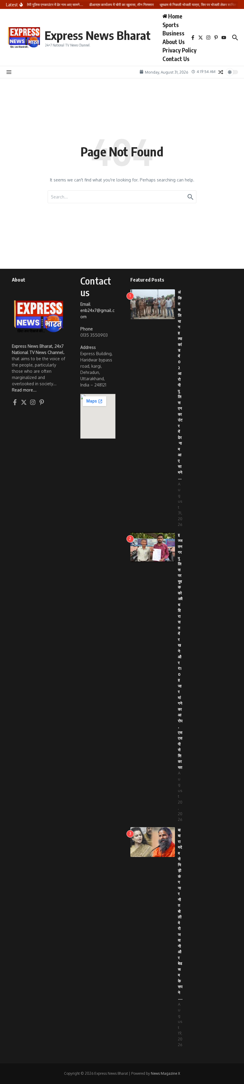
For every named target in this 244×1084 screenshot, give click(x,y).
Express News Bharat (98, 35)
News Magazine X (165, 1073)
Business (173, 33)
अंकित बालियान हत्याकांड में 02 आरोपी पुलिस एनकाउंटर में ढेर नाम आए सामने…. (180, 385)
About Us (173, 41)
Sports (170, 24)
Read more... (24, 389)
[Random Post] (220, 72)
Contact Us (176, 58)
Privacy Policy (179, 50)
